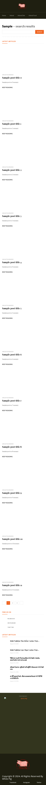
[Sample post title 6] (23, 336)
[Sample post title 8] (23, 428)
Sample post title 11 (12, 585)
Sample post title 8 (12, 446)
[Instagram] (4, 623)
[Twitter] (4, 627)
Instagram (11, 623)
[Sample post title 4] (23, 243)
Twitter (10, 627)
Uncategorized (7, 75)
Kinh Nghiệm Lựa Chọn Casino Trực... (24, 650)
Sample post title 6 (12, 354)
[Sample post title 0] (23, 59)
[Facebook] (4, 619)
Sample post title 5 (11, 308)
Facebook (11, 618)
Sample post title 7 (11, 400)
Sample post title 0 (12, 77)
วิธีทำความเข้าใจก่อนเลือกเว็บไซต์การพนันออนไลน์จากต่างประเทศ (25, 659)
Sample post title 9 (12, 492)
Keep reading (7, 87)
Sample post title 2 (12, 169)
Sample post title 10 (12, 538)
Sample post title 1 (11, 123)
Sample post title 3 (11, 216)
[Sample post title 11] (23, 566)
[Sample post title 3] (23, 197)
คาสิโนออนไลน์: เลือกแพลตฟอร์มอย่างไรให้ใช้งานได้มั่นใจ (26, 677)
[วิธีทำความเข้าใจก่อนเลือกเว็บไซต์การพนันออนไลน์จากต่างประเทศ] (5, 660)
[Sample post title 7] (23, 382)
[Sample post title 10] (23, 520)
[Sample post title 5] (23, 289)
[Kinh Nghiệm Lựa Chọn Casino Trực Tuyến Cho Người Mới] (5, 651)
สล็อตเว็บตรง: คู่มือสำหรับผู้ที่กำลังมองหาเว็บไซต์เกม (27, 668)
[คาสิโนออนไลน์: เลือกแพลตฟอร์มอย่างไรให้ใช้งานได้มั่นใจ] (5, 678)
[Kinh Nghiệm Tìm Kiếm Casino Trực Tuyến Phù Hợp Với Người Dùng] (5, 642)
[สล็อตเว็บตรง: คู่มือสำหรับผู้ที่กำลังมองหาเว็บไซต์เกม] (5, 669)
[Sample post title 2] (23, 151)
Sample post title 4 (12, 262)
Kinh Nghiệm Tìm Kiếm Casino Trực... (24, 641)
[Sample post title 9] (23, 474)
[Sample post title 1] (23, 105)
